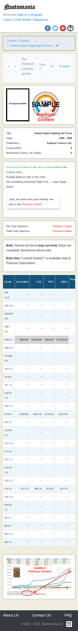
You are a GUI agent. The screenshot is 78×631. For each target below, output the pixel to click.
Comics (11, 40)
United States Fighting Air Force (31, 45)
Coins (7, 19)
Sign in (22, 14)
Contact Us (41, 615)
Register (36, 14)
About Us (11, 615)
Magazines (41, 19)
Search (25, 40)
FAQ (68, 615)
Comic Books (22, 19)
